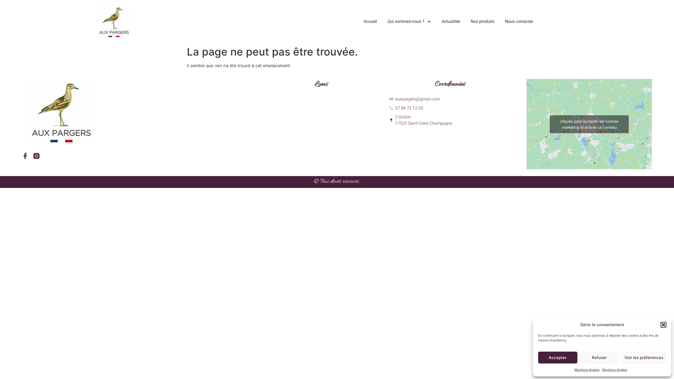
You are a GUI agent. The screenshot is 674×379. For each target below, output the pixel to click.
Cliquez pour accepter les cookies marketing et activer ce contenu (589, 124)
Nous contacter (519, 21)
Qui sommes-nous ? (406, 21)
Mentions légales (586, 370)
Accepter (558, 357)
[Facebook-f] (25, 156)
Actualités (451, 21)
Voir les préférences (644, 357)
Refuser (599, 357)
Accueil (370, 21)
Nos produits (482, 21)
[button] (663, 324)
